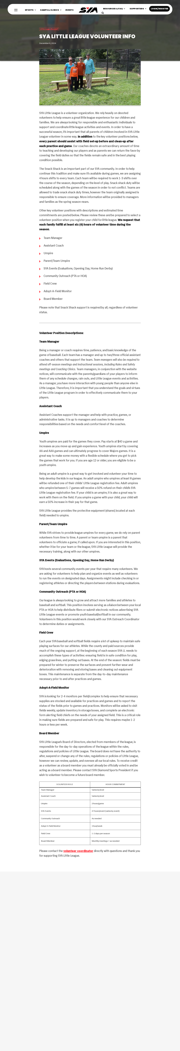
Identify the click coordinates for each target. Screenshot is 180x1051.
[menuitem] (30, 10)
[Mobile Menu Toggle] (16, 10)
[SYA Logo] (88, 10)
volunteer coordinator (78, 851)
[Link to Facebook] (13, 967)
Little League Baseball (49, 29)
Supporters (157, 1040)
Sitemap (166, 1040)
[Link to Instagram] (22, 967)
